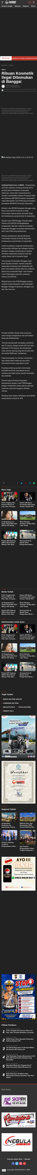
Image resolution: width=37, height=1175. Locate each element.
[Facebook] (13, 1163)
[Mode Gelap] (29, 2)
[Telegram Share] (29, 483)
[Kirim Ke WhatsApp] (33, 483)
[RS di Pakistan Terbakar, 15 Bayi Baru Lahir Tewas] (27, 515)
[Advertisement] (18, 26)
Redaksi (27, 1159)
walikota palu (9, 707)
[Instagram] (20, 1163)
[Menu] (3, 2)
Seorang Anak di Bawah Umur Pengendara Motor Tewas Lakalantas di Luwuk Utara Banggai (27, 542)
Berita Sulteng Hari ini (12, 699)
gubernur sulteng (11, 703)
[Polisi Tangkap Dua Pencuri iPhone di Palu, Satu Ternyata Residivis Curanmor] (9, 496)
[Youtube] (24, 1163)
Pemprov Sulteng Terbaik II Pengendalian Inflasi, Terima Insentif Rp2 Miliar (9, 844)
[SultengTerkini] (10, 2)
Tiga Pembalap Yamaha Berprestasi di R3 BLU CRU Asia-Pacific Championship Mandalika (20, 1058)
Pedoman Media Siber (14, 1159)
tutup (4, 1170)
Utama (4, 69)
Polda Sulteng (25, 707)
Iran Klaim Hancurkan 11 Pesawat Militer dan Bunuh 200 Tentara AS (20, 1048)
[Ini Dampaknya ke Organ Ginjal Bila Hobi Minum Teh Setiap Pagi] (9, 515)
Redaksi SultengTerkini (12, 85)
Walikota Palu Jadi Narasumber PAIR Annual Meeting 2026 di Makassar (27, 825)
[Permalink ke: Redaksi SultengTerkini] (3, 86)
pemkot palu (8, 711)
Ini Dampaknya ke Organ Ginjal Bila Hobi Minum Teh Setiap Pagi (9, 523)
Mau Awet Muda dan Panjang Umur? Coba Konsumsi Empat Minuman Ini (19, 1066)
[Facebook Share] (17, 483)
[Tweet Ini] (21, 483)
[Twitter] (16, 1163)
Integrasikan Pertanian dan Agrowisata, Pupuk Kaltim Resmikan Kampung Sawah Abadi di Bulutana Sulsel (8, 825)
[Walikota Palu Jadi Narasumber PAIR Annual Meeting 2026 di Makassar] (27, 817)
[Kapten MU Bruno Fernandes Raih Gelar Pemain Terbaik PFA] (27, 496)
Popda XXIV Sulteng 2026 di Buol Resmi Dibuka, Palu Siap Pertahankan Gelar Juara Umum (9, 542)
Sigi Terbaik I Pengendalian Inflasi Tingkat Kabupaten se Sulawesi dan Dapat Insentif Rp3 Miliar (27, 848)
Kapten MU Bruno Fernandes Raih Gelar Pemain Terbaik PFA (27, 504)
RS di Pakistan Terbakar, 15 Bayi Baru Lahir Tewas (27, 523)
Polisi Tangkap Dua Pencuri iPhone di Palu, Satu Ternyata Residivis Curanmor (8, 504)
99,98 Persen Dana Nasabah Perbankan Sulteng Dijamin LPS (20, 1040)
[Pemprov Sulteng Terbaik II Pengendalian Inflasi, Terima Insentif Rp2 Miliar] (9, 835)
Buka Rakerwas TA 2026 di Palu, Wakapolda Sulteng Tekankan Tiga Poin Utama (20, 1075)
